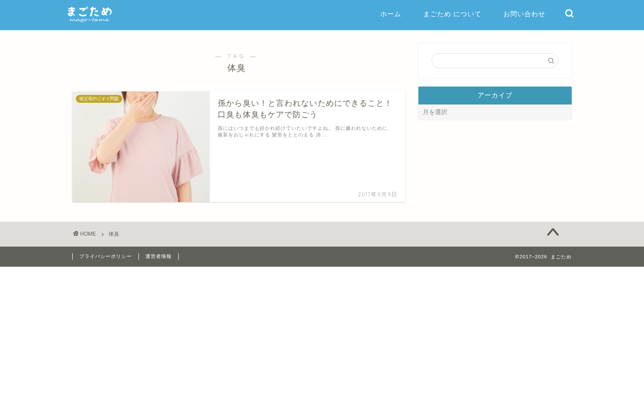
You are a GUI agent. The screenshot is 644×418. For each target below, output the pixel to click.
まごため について (452, 14)
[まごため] (90, 21)
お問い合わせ (524, 14)
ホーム (390, 14)
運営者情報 (158, 256)
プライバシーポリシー (105, 256)
